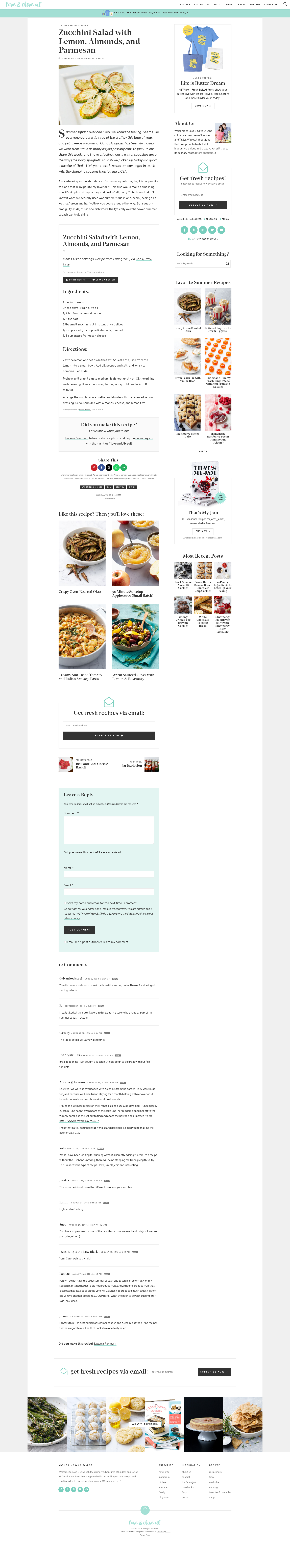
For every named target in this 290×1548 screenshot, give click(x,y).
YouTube (163, 1487)
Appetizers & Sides (92, 487)
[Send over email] (123, 467)
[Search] (285, 4)
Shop (229, 5)
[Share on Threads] (109, 467)
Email (68, 885)
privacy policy (72, 918)
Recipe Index (215, 1472)
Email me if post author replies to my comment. (98, 942)
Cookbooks (202, 5)
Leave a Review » (105, 1344)
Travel (241, 5)
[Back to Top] (145, 1510)
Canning (213, 1487)
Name (69, 868)
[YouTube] (221, 229)
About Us (186, 1472)
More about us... (205, 153)
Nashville (214, 1482)
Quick (84, 26)
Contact (186, 1477)
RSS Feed (196, 219)
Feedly (225, 219)
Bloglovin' (212, 219)
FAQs (184, 1492)
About (218, 5)
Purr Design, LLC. (164, 1532)
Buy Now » (203, 531)
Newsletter (164, 1472)
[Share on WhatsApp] (116, 467)
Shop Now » (203, 106)
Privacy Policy (145, 1535)
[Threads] (212, 229)
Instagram (164, 1477)
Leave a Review (105, 280)
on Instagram (144, 438)
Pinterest (163, 1482)
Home (64, 26)
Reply (115, 979)
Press (185, 1497)
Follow (255, 5)
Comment (71, 813)
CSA (109, 487)
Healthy (120, 487)
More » (190, 451)
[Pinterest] (194, 229)
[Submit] (226, 263)
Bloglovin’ (164, 1497)
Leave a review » (96, 272)
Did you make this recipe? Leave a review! (92, 852)
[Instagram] (203, 229)
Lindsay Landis (95, 59)
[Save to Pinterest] (94, 467)
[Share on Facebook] (101, 467)
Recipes (185, 5)
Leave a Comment (76, 438)
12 (109, 499)
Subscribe (271, 5)
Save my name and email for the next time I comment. (108, 910)
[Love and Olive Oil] (24, 4)
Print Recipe (77, 280)
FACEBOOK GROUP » (205, 239)
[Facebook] (184, 229)
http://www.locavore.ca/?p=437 (79, 1121)
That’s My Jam (189, 1482)
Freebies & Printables (220, 1492)
